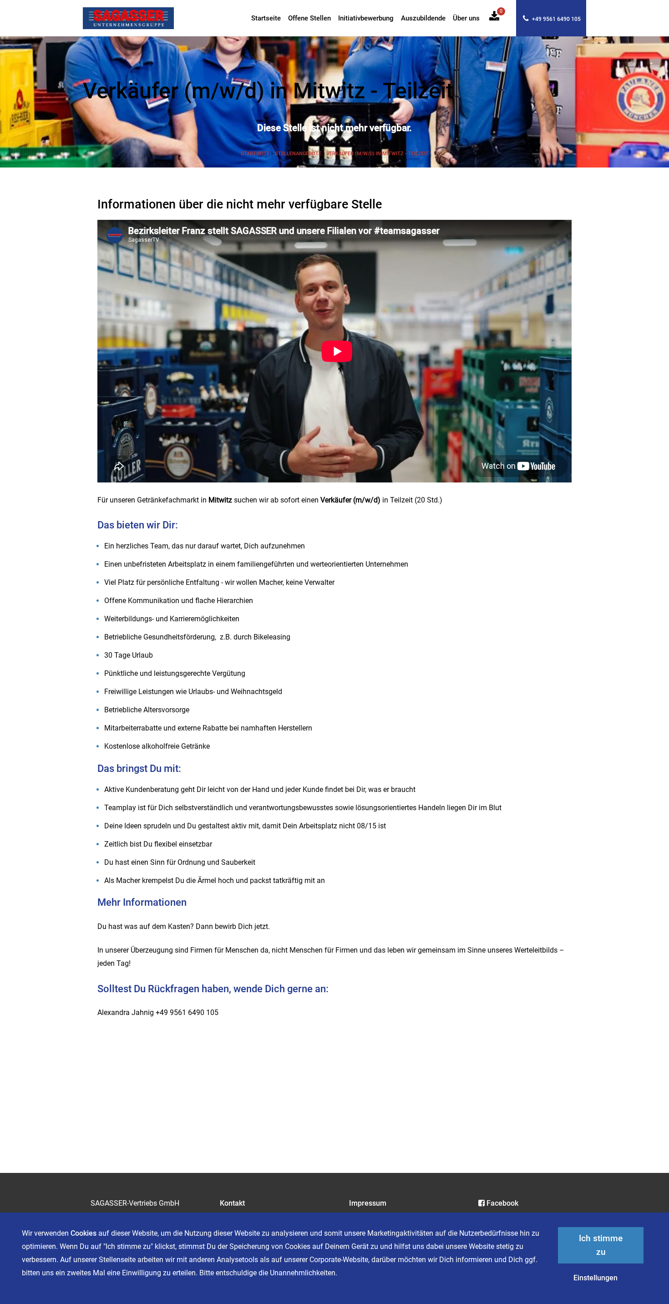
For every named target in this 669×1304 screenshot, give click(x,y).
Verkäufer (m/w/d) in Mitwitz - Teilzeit (377, 154)
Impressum (367, 1203)
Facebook (502, 1203)
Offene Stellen (309, 18)
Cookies (83, 1233)
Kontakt (232, 1203)
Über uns (466, 18)
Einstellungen (595, 1278)
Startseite (266, 18)
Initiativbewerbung (366, 18)
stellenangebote (299, 154)
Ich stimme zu (601, 1245)
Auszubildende (423, 18)
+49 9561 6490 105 (556, 19)
